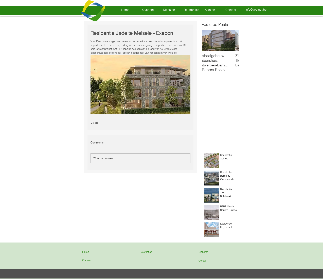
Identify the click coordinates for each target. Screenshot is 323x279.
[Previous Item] (207, 40)
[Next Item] (233, 40)
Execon (95, 122)
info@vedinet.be (256, 9)
